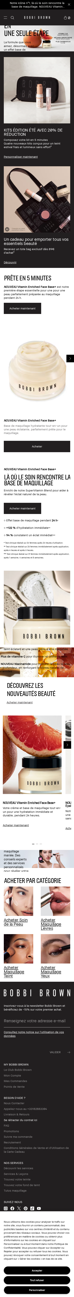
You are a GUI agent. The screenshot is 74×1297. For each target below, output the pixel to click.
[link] (67, 17)
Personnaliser (37, 1290)
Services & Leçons (16, 1173)
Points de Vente (14, 1086)
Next (70, 358)
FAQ (6, 1125)
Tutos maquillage (15, 1190)
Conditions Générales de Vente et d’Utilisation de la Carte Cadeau (36, 1149)
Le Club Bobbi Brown (18, 1069)
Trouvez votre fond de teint (22, 1185)
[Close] (68, 4)
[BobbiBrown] (37, 17)
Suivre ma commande (18, 1136)
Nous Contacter (14, 1103)
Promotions (11, 1131)
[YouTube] (39, 1208)
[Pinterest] (26, 1208)
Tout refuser (37, 1280)
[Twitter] (19, 1208)
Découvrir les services (18, 1168)
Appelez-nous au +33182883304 (25, 1108)
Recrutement (12, 1142)
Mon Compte (12, 1075)
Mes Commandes (15, 1081)
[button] (5, 17)
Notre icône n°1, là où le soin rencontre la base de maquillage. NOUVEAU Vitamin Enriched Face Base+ (37, 6)
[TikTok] (32, 1208)
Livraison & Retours (16, 1114)
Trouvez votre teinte (17, 1179)
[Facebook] (12, 1208)
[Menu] (5, 17)
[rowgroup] (37, 159)
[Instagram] (6, 1208)
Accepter (37, 1270)
